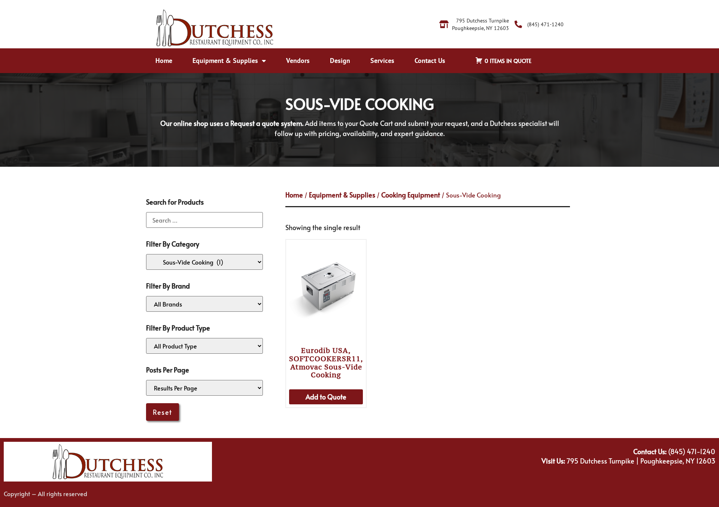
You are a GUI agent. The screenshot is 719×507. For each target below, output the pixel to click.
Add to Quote (326, 396)
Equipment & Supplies (225, 60)
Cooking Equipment (410, 194)
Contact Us (430, 60)
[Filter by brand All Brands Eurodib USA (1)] (204, 304)
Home (163, 60)
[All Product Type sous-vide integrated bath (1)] (204, 346)
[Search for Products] (204, 220)
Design (340, 60)
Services (382, 60)
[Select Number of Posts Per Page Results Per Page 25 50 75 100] (204, 388)
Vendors (298, 60)
